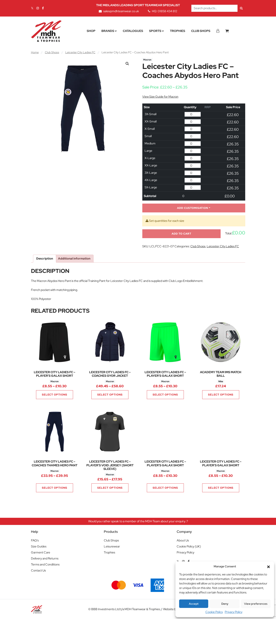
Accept (193, 604)
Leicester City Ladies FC (80, 52)
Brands (107, 31)
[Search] (241, 8)
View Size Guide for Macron (160, 97)
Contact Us (38, 570)
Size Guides (38, 546)
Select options (54, 394)
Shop (91, 31)
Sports (155, 31)
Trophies (177, 31)
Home (35, 52)
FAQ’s (35, 540)
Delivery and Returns (44, 558)
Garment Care (40, 552)
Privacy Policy (233, 612)
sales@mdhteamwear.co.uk (121, 11)
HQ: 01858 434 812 (164, 11)
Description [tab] (44, 258)
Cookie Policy (214, 612)
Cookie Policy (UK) (189, 546)
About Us (183, 540)
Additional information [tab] (74, 258)
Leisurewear (112, 546)
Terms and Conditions (45, 564)
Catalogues (133, 31)
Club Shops (200, 31)
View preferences (255, 604)
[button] (268, 566)
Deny (224, 604)
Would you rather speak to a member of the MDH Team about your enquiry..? (138, 521)
